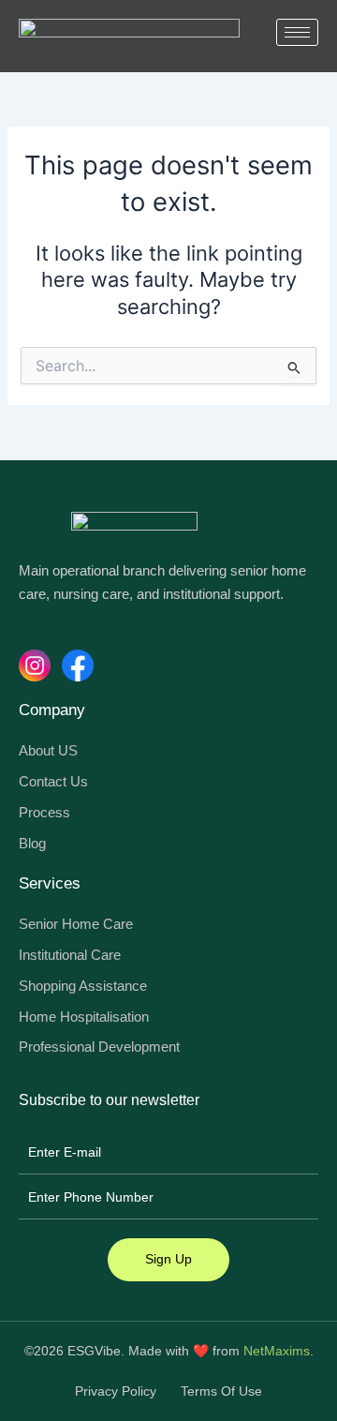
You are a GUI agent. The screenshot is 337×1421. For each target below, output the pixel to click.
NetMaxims (276, 1350)
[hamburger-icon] (297, 32)
